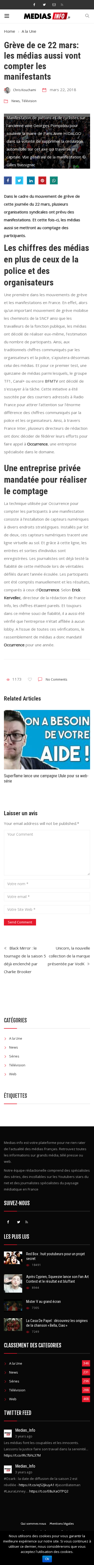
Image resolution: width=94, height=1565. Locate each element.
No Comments (56, 679)
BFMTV (51, 381)
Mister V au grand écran (43, 1301)
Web (12, 1074)
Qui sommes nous (33, 1523)
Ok (47, 1559)
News (15, 101)
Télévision (29, 101)
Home (9, 31)
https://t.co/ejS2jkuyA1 (36, 1485)
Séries (14, 1056)
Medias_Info (25, 1430)
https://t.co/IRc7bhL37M (22, 1455)
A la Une (29, 31)
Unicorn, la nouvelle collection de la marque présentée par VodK (69, 955)
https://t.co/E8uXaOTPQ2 (48, 1491)
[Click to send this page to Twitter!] (19, 180)
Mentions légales (62, 1523)
